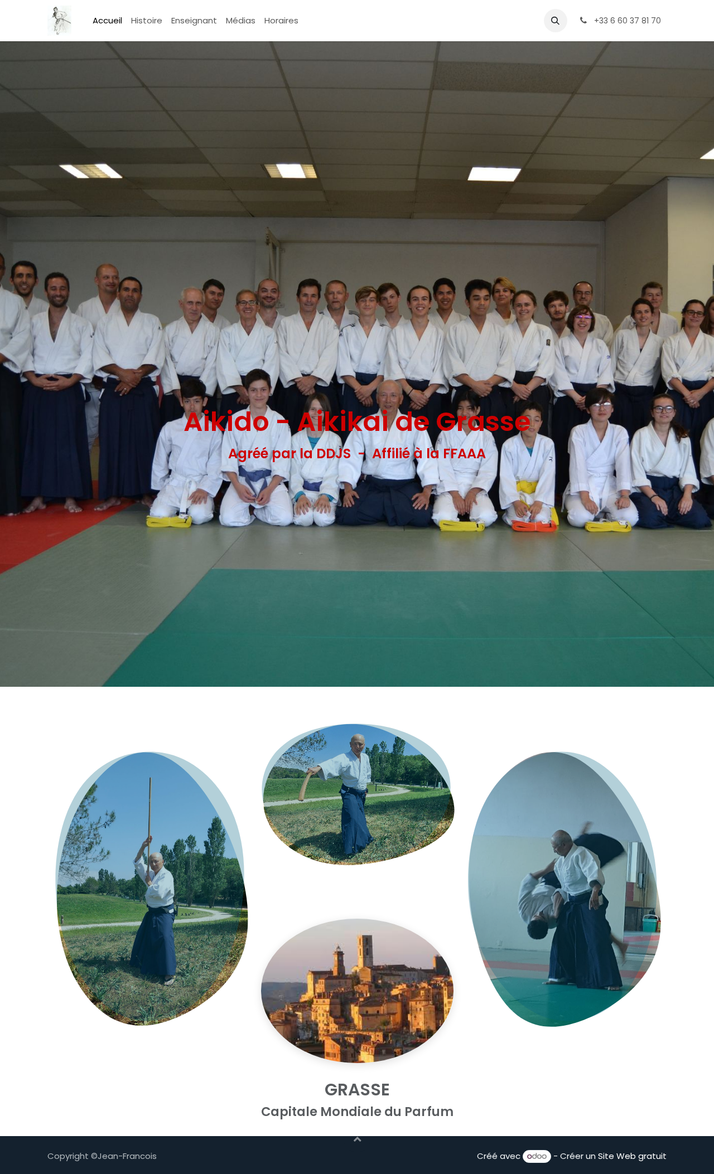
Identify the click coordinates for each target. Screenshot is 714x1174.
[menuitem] (107, 21)
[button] (555, 20)
